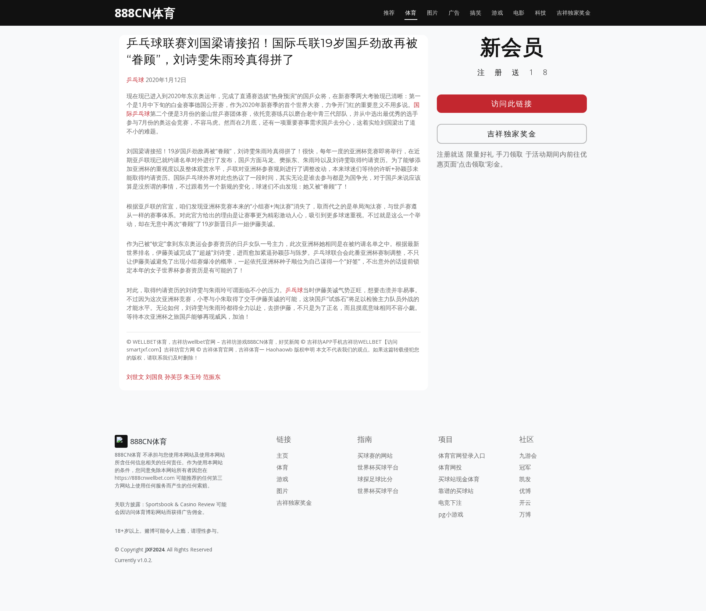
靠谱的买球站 (456, 491)
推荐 (389, 12)
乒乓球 (135, 80)
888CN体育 (145, 13)
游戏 (497, 12)
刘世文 (135, 377)
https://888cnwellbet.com (145, 477)
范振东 (212, 377)
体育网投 (450, 467)
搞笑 (475, 12)
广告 (454, 12)
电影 (519, 12)
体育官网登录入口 (461, 455)
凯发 (525, 479)
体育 (411, 12)
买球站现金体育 (458, 479)
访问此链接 (512, 103)
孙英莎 (173, 377)
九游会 (528, 455)
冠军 (525, 467)
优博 (525, 491)
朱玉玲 (193, 377)
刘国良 (154, 377)
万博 (525, 514)
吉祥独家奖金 (574, 12)
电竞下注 (450, 503)
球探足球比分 (375, 479)
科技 (540, 12)
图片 (432, 12)
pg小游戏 (450, 514)
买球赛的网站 (375, 455)
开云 (525, 503)
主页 (282, 455)
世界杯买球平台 (378, 467)
